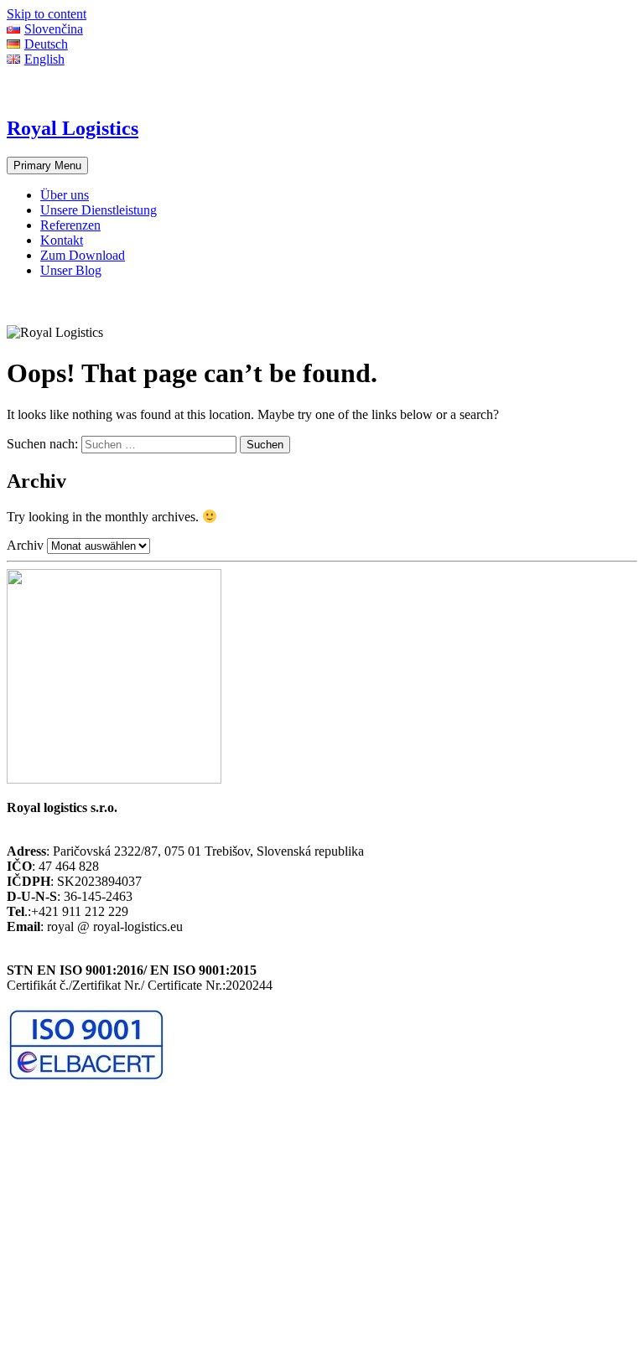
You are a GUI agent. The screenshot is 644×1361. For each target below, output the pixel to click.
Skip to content (46, 14)
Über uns (64, 195)
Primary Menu (47, 165)
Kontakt (61, 240)
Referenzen (70, 225)
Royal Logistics (72, 128)
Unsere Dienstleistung (98, 210)
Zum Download (82, 255)
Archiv (25, 545)
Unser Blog (70, 270)
